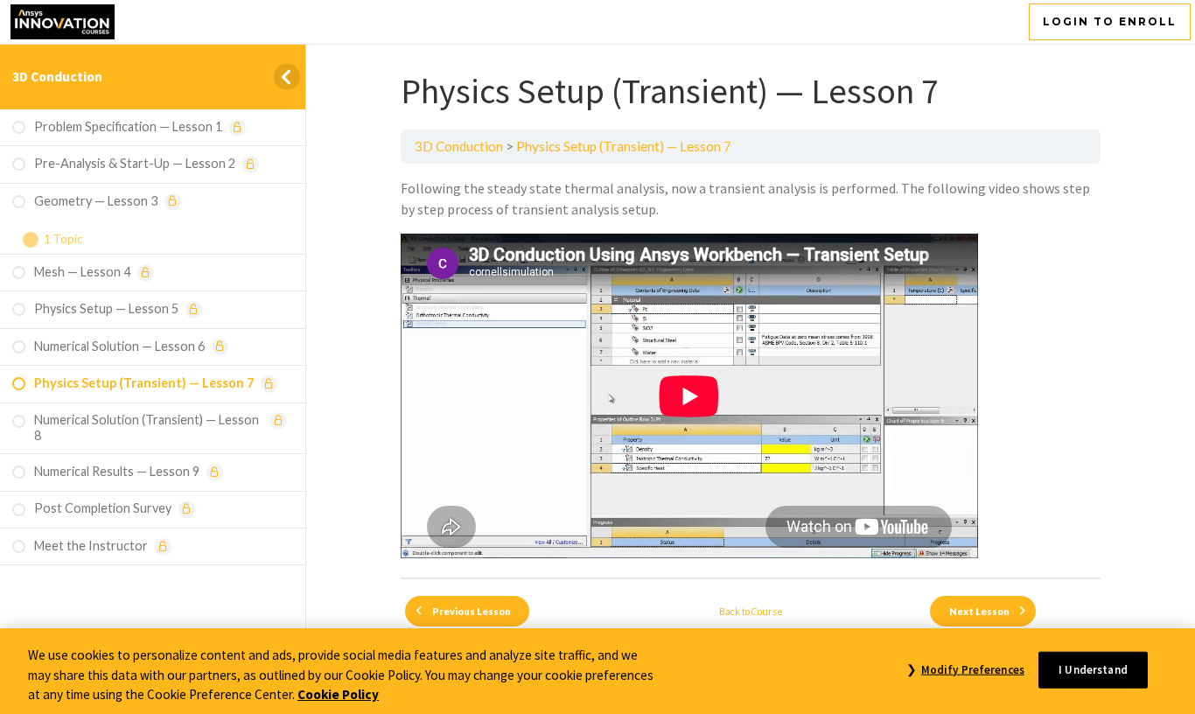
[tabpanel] (751, 371)
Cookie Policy (338, 694)
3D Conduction (57, 76)
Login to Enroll (1110, 21)
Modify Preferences (972, 669)
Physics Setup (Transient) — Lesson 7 (623, 146)
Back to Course (751, 611)
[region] (597, 671)
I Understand (1093, 669)
